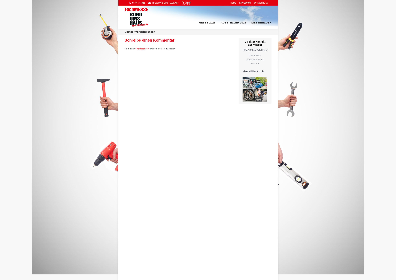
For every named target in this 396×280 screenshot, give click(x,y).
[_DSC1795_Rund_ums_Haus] (261, 83)
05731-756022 (138, 3)
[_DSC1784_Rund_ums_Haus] (249, 83)
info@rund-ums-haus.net (165, 3)
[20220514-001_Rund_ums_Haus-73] (249, 95)
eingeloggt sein (142, 48)
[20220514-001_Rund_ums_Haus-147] (261, 95)
